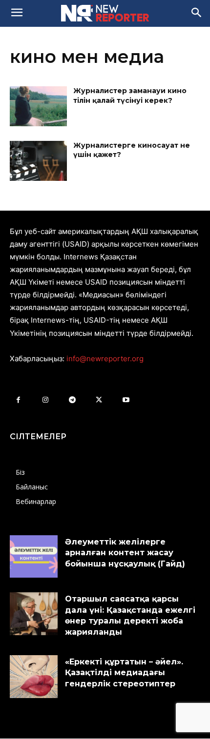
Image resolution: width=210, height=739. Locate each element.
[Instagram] (45, 399)
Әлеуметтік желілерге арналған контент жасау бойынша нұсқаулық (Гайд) (125, 552)
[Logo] (105, 13)
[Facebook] (18, 399)
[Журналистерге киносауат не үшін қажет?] (38, 161)
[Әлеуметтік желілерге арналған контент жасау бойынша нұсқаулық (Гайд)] (34, 556)
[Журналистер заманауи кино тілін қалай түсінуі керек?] (38, 106)
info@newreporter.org (105, 358)
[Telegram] (72, 399)
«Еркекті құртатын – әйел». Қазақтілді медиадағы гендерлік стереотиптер (124, 672)
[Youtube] (125, 399)
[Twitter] (98, 399)
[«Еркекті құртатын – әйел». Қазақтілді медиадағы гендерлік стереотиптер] (34, 676)
